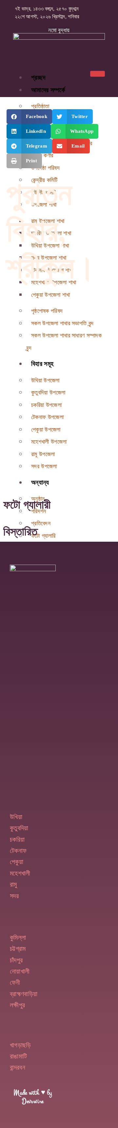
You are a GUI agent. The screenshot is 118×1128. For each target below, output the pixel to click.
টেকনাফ (18, 850)
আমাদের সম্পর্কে (48, 89)
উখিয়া (16, 816)
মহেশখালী (20, 873)
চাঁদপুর (16, 960)
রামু (13, 884)
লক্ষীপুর (17, 1005)
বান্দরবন (17, 1067)
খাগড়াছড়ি (20, 1045)
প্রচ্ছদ (38, 77)
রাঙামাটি (18, 1056)
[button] (29, 116)
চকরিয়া (17, 839)
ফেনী (15, 982)
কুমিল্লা (18, 937)
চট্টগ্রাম (18, 948)
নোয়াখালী (20, 971)
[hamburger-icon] (97, 74)
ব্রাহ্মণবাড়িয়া (23, 993)
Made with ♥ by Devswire (32, 1097)
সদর (14, 895)
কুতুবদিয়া (19, 828)
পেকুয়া (16, 861)
